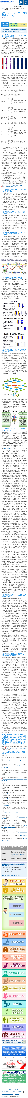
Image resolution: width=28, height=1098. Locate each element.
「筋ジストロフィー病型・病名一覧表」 (13, 185)
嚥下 (12, 77)
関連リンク (17, 1089)
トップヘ (3, 1089)
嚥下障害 (21, 401)
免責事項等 (17, 1094)
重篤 (23, 544)
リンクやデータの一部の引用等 (16, 1091)
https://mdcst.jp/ (8, 794)
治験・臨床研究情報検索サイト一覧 (10, 875)
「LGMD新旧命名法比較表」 (10, 187)
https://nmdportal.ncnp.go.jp (11, 812)
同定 (6, 158)
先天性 (3, 110)
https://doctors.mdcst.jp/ (10, 798)
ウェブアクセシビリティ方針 (7, 1094)
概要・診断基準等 (13, 24)
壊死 (18, 38)
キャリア (3, 643)
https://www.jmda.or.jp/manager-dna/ (14, 826)
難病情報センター (7, 2)
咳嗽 (24, 717)
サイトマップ (10, 1089)
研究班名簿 (15, 854)
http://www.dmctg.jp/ (9, 805)
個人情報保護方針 (5, 1091)
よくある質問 (22, 24)
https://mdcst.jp (7, 448)
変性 (4, 50)
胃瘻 (5, 562)
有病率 (22, 201)
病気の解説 (5, 24)
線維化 (3, 52)
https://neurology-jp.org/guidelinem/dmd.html (14, 760)
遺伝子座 (13, 746)
